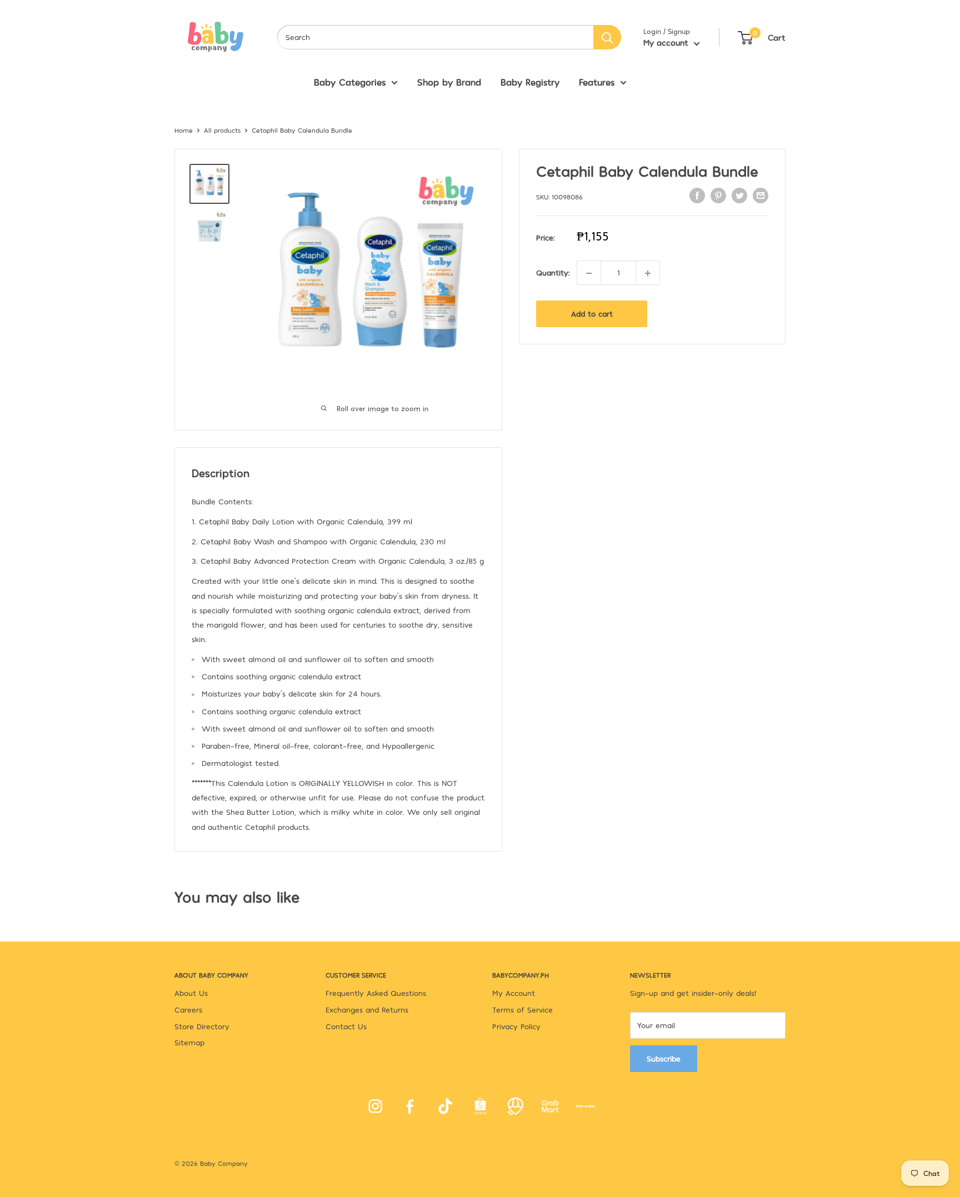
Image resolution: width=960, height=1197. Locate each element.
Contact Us (346, 1026)
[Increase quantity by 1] (647, 273)
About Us (191, 993)
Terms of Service (522, 1009)
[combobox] (435, 37)
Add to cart (592, 314)
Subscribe (664, 1058)
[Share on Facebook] (697, 196)
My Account (513, 993)
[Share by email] (760, 196)
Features (596, 81)
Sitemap (189, 1042)
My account (667, 42)
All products (222, 130)
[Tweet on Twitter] (739, 196)
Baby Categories (350, 81)
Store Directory (201, 1026)
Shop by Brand (449, 81)
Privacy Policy (516, 1026)
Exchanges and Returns (367, 1009)
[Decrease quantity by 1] (589, 273)
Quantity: (553, 272)
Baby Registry (530, 81)
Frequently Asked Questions (376, 993)
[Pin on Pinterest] (718, 196)
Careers (188, 1009)
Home (183, 130)
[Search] (607, 37)
